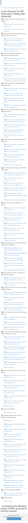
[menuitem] (1, 3)
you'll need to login (20, 516)
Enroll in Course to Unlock (14, 518)
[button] (1, 1)
